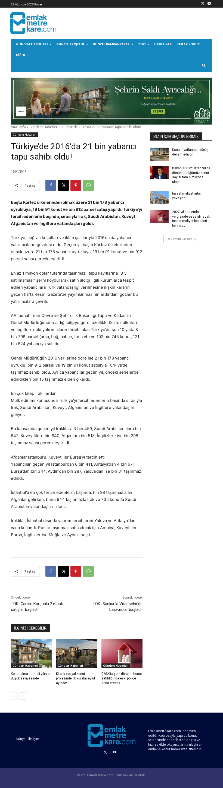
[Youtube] (209, 4)
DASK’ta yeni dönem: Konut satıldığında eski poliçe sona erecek (121, 678)
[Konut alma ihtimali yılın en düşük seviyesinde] (31, 653)
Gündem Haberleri (43, 127)
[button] (204, 66)
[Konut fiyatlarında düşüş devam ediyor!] (159, 154)
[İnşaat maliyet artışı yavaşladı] (159, 197)
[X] (203, 4)
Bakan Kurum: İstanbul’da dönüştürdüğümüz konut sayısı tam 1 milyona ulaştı (191, 175)
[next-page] (23, 696)
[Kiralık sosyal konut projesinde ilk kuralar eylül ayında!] (76, 653)
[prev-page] (14, 696)
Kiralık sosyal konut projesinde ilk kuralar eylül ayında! (75, 678)
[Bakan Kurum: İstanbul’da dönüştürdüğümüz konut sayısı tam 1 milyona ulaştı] (159, 172)
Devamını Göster (179, 239)
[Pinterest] (75, 185)
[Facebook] (50, 185)
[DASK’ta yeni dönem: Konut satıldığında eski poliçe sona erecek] (122, 653)
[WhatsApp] (88, 185)
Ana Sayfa (18, 127)
